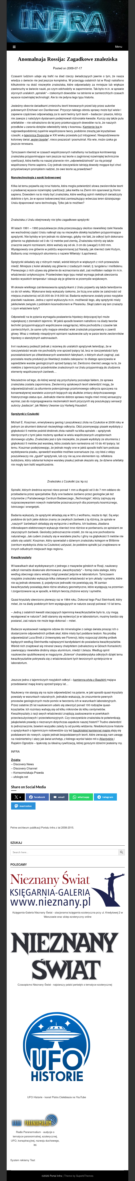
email (61, 796)
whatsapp (83, 796)
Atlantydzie (106, 739)
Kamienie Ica (91, 127)
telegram (107, 796)
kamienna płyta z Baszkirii (90, 680)
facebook (39, 796)
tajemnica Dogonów (36, 135)
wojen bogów (39, 139)
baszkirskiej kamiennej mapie (92, 730)
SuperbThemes (84, 1175)
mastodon (26, 805)
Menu (118, 46)
